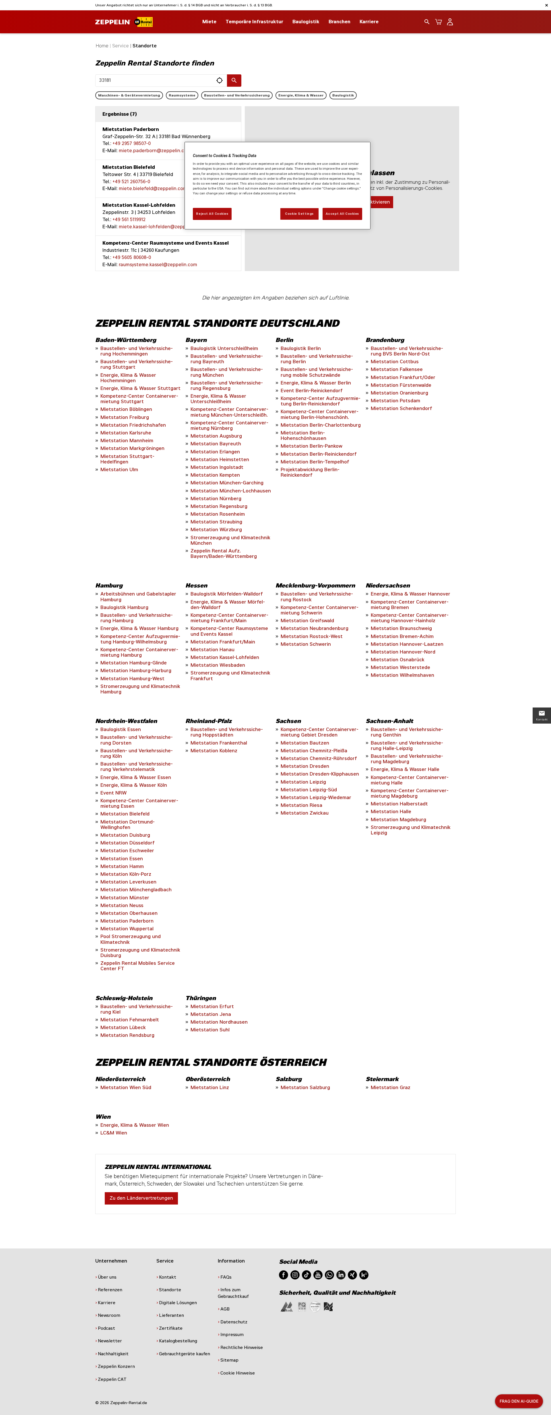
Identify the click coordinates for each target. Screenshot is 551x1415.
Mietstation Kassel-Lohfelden (225, 657)
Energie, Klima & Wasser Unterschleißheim (218, 398)
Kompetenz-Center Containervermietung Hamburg (139, 652)
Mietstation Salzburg (305, 1087)
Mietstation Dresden (305, 766)
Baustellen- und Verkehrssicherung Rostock (317, 596)
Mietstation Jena (211, 1014)
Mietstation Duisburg (125, 835)
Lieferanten (171, 1315)
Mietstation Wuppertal (127, 928)
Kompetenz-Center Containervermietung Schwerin (319, 610)
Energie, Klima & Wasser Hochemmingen (128, 377)
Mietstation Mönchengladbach (136, 889)
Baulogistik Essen (120, 729)
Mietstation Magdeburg (398, 819)
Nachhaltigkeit (113, 1353)
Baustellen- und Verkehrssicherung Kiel (136, 1009)
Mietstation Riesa (301, 805)
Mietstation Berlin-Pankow (311, 446)
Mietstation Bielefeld (125, 814)
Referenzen (110, 1289)
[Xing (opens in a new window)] (352, 1274)
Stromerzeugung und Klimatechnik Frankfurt (230, 675)
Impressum (232, 1334)
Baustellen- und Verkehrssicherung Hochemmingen (136, 351)
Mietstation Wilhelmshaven (402, 675)
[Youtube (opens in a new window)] (318, 1274)
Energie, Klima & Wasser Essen (135, 777)
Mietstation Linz (210, 1087)
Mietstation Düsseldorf (127, 843)
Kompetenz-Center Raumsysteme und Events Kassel (229, 631)
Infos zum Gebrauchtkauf (233, 1293)
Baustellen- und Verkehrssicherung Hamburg (136, 617)
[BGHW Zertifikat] (315, 1306)
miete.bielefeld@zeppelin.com (153, 188)
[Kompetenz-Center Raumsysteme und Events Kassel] (168, 254)
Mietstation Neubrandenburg (314, 628)
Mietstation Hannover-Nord (403, 652)
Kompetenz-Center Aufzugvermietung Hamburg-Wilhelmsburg (140, 639)
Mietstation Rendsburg (127, 1035)
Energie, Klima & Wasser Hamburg (139, 628)
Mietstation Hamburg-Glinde (133, 663)
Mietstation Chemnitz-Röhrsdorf (319, 758)
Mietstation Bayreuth (216, 443)
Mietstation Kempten (215, 475)
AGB (225, 1309)
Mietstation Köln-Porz (125, 874)
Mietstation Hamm (122, 866)
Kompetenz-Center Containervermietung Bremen (410, 604)
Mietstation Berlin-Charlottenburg (321, 425)
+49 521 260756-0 (131, 181)
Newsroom (109, 1315)
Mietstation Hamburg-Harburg (135, 670)
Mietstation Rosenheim (218, 514)
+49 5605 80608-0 (131, 257)
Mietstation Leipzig (303, 782)
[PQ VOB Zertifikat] (302, 1306)
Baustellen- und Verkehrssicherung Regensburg (227, 385)
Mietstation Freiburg (124, 417)
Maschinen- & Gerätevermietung (129, 95)
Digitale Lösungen (178, 1302)
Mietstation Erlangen (215, 452)
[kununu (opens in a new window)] (363, 1274)
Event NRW (113, 793)
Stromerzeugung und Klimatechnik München (230, 540)
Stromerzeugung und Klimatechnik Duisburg (140, 952)
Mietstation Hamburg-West (132, 678)
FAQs (226, 1277)
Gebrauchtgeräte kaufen (184, 1353)
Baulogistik (343, 95)
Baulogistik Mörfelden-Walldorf (227, 594)
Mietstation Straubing (216, 522)
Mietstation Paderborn (127, 921)
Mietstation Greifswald (307, 620)
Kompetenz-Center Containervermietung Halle (410, 780)
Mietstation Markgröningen (132, 448)
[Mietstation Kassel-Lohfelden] (168, 216)
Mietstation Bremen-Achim (402, 636)
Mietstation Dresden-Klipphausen (320, 774)
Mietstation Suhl (210, 1030)
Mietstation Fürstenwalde (401, 385)
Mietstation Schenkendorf (401, 408)
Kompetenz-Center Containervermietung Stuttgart (139, 398)
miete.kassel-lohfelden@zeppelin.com (161, 226)
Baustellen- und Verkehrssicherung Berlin (317, 358)
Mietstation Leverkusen (128, 882)
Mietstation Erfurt (212, 1006)
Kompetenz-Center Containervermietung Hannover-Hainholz (410, 617)
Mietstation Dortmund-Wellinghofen (127, 824)
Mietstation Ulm (119, 469)
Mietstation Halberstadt (399, 804)
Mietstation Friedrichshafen (133, 425)
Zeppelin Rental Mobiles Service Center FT (137, 965)
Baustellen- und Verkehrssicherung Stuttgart (136, 364)
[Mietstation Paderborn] (168, 141)
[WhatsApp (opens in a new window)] (329, 1274)
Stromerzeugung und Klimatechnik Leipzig (411, 830)
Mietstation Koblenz (214, 750)
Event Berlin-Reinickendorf (312, 390)
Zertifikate (171, 1328)
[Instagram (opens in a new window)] (295, 1274)
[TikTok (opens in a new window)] (306, 1274)
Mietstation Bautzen (305, 743)
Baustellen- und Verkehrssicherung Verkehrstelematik (136, 766)
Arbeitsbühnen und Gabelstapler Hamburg (138, 596)
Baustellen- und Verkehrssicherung (237, 95)
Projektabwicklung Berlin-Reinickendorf (310, 472)
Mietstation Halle (391, 811)
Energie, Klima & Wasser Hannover (410, 594)
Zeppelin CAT (112, 1379)
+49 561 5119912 (128, 219)
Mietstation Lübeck (123, 1027)
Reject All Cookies (212, 214)
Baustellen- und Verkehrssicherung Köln (136, 753)
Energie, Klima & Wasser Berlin (316, 383)
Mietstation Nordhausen (219, 1022)
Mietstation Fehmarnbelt (129, 1019)
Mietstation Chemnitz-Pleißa (314, 750)
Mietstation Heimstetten (220, 459)
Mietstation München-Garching (227, 483)
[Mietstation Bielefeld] (168, 179)
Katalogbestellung (178, 1341)
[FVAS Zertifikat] (328, 1306)
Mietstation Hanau (212, 649)
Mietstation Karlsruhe (125, 433)
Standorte (170, 1289)
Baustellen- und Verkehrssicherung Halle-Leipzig (407, 745)
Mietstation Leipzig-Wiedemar (316, 797)
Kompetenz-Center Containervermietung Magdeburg (410, 793)
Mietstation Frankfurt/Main (223, 642)
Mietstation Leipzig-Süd (309, 789)
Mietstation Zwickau (305, 813)
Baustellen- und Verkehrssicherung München (227, 372)
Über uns (107, 1277)
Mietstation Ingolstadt (217, 467)
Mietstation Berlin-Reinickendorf (319, 454)
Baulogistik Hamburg (124, 607)
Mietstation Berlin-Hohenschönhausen (303, 435)
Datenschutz (233, 1322)
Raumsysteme (182, 95)
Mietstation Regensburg (219, 506)
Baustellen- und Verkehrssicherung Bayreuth (227, 358)
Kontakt (167, 1277)
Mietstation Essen (121, 858)
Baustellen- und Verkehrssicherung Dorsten (136, 739)
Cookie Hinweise (237, 1373)
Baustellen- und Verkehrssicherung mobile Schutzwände (317, 372)
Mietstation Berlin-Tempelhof (315, 462)
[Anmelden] (450, 22)
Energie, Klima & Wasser (301, 95)
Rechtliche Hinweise (241, 1347)
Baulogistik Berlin (301, 348)
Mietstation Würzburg (216, 529)
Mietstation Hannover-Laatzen (407, 644)
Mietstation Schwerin (306, 644)
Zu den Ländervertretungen (141, 1198)
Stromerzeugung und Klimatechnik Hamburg (140, 689)
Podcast (106, 1328)
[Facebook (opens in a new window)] (283, 1274)
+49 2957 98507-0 (131, 143)
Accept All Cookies (342, 214)
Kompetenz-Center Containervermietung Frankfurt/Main (229, 617)
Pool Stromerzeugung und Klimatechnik (130, 939)
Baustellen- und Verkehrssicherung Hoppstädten (227, 732)
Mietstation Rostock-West (312, 636)
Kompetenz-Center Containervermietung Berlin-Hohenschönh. (319, 414)
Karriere (369, 21)
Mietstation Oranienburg (399, 393)
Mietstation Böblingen (126, 409)
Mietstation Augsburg (216, 436)
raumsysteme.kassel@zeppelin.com (158, 264)
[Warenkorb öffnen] (438, 22)
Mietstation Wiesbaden (218, 665)
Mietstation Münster (124, 897)
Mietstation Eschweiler (127, 850)
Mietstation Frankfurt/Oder (403, 377)
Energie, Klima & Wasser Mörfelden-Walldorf (228, 604)
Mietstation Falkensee (397, 369)
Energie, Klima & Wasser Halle (405, 769)
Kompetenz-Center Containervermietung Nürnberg (229, 425)
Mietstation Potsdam (395, 400)
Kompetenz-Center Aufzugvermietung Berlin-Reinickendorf (320, 401)
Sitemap (229, 1360)
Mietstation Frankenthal (219, 743)
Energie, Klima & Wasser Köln (133, 785)
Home (102, 46)
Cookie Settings (299, 214)
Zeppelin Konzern (116, 1366)
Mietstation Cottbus (395, 361)
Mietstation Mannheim (126, 440)
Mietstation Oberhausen (129, 913)
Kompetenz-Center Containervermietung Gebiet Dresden (319, 732)
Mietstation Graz (390, 1087)
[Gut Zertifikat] (286, 1306)
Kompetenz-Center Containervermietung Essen (139, 803)
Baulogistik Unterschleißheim (224, 348)
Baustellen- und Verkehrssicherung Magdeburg (407, 758)
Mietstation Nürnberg (216, 498)
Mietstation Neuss (121, 905)
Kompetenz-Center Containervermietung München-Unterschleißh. (229, 412)
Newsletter (110, 1341)
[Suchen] (234, 80)
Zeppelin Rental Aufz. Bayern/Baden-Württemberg (224, 553)
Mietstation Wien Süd (125, 1087)
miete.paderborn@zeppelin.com (155, 150)
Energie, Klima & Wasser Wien (134, 1125)
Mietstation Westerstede (400, 667)
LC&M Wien (113, 1133)
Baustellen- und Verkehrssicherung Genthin (407, 732)
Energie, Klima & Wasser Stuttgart (140, 388)
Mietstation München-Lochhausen (231, 491)
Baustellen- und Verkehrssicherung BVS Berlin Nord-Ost (407, 351)
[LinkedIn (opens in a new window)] (341, 1274)
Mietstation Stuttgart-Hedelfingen (127, 459)
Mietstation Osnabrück (397, 659)
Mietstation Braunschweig (401, 628)
